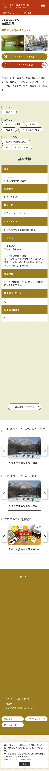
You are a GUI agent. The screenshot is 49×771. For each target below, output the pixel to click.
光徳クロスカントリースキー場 (25, 463)
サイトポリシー (16, 759)
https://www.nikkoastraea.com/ (20, 229)
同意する (24, 764)
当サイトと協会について (18, 699)
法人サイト (9, 719)
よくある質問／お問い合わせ (20, 708)
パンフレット (34, 719)
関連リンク (11, 703)
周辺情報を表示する (24, 406)
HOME (6, 13)
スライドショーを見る (24, 56)
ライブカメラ (10, 724)
